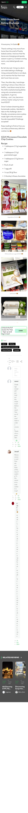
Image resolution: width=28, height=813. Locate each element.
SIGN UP (24, 2)
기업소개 (3, 2)
